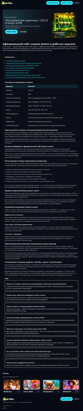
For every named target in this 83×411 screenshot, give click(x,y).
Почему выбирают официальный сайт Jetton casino (22, 66)
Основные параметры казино (15, 61)
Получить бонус (52, 3)
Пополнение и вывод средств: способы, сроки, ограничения (25, 77)
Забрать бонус (11, 32)
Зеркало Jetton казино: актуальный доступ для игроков (23, 63)
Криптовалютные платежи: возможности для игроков (23, 75)
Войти (77, 3)
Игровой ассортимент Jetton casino (17, 73)
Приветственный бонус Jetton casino (17, 70)
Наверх (4, 408)
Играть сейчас (67, 3)
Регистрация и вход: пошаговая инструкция (20, 68)
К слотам (23, 32)
